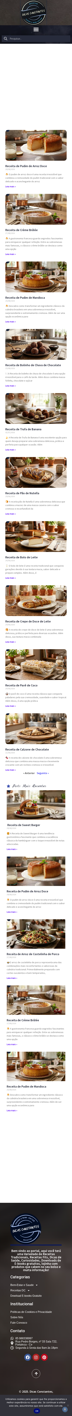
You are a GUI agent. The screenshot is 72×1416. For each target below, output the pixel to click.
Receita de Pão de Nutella (22, 493)
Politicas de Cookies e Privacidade (31, 1311)
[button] (36, 29)
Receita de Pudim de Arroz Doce (26, 166)
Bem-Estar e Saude (22, 1285)
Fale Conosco (18, 1322)
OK (37, 1411)
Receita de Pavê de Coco (21, 685)
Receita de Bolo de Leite (21, 557)
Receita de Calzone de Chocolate (27, 749)
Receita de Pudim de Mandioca (25, 298)
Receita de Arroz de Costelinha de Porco (33, 954)
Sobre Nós (16, 1317)
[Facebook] (27, 1357)
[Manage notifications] (65, 1409)
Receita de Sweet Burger (23, 825)
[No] (67, 1405)
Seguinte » (43, 773)
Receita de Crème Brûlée (21, 230)
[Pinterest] (44, 1357)
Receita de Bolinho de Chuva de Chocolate (33, 365)
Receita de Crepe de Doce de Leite (28, 621)
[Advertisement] (36, 81)
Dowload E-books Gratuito (26, 1295)
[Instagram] (35, 1357)
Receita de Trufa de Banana (23, 429)
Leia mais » (10, 186)
